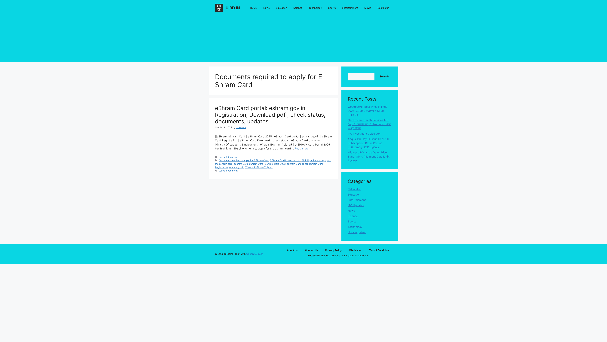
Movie (367, 7)
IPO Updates (356, 205)
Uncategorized (357, 232)
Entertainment (350, 7)
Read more (302, 148)
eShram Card (241, 163)
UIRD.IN (233, 8)
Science (297, 7)
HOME (253, 7)
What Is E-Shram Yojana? (259, 167)
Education (281, 7)
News (266, 7)
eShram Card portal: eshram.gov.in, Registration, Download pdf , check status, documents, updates (270, 115)
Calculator (383, 7)
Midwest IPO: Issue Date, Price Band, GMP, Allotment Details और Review (368, 156)
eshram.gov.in (236, 167)
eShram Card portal (297, 163)
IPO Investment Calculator (364, 133)
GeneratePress (254, 253)
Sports (332, 7)
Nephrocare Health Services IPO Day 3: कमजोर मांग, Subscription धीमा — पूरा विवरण (369, 124)
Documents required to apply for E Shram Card (244, 160)
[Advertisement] (303, 39)
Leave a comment (228, 170)
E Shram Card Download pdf (285, 160)
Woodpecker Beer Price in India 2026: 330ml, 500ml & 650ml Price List (367, 110)
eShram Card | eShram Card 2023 (267, 163)
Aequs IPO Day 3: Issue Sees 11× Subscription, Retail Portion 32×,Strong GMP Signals (369, 143)
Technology (315, 7)
